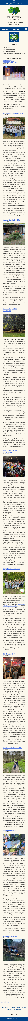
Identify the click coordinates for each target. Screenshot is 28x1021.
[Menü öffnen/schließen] (26, 29)
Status (9, 1009)
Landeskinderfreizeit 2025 (12, 748)
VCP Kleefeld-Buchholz (14, 18)
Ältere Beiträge (4, 1002)
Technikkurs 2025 (9, 830)
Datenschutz (16, 1007)
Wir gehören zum (14, 4)
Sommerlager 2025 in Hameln (10, 310)
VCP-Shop (17, 1009)
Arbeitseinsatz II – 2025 (11, 220)
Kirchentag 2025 (9, 654)
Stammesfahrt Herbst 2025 (13, 113)
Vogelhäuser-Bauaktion (11, 569)
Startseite (5, 29)
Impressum (5, 1007)
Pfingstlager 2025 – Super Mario (10, 451)
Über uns (16, 29)
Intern (24, 1007)
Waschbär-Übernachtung (12, 936)
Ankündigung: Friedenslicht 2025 (10, 62)
